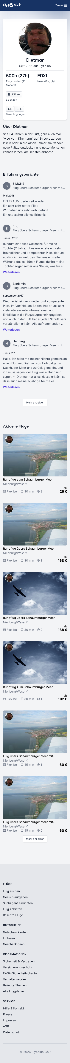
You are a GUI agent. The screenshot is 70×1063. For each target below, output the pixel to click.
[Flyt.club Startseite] (12, 5)
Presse (7, 1014)
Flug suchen (11, 891)
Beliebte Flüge (13, 915)
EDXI (42, 75)
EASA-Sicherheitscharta (20, 973)
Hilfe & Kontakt (13, 1008)
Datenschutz (12, 1032)
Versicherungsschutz (17, 967)
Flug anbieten (12, 909)
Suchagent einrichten (18, 903)
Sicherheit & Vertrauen (19, 961)
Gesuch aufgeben (15, 897)
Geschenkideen (13, 944)
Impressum (10, 1020)
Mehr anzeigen (35, 402)
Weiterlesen (11, 272)
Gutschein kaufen (15, 932)
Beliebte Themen (15, 985)
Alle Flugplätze (13, 991)
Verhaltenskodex (15, 979)
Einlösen (9, 938)
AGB (6, 1026)
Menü (62, 6)
